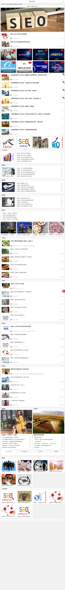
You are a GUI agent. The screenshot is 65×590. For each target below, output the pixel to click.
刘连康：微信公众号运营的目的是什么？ (25, 204)
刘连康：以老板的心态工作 (32, 6)
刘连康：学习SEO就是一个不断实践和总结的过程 (12, 516)
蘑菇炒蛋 (32, 245)
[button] (31, 30)
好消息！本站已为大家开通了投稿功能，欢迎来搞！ (12, 4)
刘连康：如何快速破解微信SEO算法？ (24, 161)
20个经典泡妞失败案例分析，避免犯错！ (10, 437)
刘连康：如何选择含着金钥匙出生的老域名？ (26, 159)
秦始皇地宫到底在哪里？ (39, 434)
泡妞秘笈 (3, 408)
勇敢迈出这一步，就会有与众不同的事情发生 (11, 445)
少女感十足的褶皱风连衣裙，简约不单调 (19, 377)
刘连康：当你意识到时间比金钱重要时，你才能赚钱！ (44, 471)
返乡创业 (33, 331)
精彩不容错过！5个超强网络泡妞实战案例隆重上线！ (12, 441)
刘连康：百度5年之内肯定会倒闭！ (24, 153)
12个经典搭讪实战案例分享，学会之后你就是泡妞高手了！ (14, 439)
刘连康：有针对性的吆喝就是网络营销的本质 (26, 174)
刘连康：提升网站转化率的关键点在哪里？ (25, 200)
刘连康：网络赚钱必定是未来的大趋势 (10, 485)
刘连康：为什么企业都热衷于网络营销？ (25, 168)
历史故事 (35, 408)
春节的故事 (37, 447)
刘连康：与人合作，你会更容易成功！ (26, 471)
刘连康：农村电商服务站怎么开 (17, 342)
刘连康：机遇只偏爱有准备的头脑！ (10, 217)
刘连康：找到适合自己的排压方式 (17, 299)
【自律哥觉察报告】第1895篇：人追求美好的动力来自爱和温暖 (24, 82)
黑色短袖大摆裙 (40, 373)
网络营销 (3, 165)
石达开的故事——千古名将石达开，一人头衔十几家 (45, 443)
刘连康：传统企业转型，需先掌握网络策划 (25, 187)
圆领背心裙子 (25, 373)
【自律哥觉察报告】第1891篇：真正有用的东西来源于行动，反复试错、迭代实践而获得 (30, 114)
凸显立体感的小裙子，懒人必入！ (17, 385)
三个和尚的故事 (38, 441)
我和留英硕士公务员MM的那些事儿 (9, 447)
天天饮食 (3, 237)
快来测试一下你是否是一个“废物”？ (10, 434)
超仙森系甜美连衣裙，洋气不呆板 (17, 392)
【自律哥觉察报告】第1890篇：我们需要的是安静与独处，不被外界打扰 (26, 121)
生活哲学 (3, 280)
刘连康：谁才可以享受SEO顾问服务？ (19, 34)
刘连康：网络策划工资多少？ (23, 183)
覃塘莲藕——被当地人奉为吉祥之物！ (40, 234)
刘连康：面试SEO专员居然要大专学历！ (25, 157)
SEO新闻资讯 (24, 451)
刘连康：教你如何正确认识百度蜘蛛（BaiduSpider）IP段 (30, 502)
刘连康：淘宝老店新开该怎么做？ (23, 198)
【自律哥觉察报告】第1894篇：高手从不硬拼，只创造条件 (23, 90)
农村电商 (3, 323)
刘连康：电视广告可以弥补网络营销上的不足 (26, 172)
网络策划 (3, 180)
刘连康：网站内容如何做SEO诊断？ (57, 502)
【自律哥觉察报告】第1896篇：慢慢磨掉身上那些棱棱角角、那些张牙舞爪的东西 (28, 75)
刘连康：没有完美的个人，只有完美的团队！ (11, 471)
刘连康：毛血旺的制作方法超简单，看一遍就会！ (21, 256)
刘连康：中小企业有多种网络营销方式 (24, 170)
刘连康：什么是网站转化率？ (23, 202)
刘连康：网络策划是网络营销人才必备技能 (25, 189)
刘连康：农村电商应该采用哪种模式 (18, 334)
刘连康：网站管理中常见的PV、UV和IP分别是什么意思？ (14, 502)
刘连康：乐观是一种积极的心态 (17, 315)
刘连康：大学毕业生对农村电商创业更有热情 (21, 326)
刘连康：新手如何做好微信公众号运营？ (25, 206)
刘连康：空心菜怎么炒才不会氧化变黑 (18, 249)
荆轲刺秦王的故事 (38, 437)
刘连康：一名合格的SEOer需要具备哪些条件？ (43, 502)
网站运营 (3, 195)
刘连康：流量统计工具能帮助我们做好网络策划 (26, 191)
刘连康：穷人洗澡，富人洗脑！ (18, 283)
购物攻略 (3, 366)
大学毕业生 (29, 331)
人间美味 (24, 245)
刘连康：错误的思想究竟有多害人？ (10, 215)
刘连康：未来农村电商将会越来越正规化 (19, 357)
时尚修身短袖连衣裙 (32, 373)
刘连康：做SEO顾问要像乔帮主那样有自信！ (20, 41)
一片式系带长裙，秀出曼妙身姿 (17, 400)
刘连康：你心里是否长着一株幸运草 (18, 307)
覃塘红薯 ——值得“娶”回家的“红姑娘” (57, 234)
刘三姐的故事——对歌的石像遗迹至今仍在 (43, 445)
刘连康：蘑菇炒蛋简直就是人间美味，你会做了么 (22, 241)
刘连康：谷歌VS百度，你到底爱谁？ (24, 155)
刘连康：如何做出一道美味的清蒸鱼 (18, 272)
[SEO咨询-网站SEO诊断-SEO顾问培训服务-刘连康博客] (32, 1)
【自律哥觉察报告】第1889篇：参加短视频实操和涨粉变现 (23, 129)
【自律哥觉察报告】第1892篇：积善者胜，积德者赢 (22, 106)
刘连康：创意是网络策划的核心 (23, 185)
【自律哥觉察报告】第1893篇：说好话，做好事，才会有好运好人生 (25, 98)
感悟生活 (3, 210)
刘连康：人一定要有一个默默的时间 (10, 213)
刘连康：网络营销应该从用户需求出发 (24, 176)
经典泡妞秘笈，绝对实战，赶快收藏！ (10, 443)
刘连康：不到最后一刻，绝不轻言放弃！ (11, 219)
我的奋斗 (3, 457)
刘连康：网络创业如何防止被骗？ (25, 485)
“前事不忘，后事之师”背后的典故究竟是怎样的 (44, 439)
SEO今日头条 (4, 150)
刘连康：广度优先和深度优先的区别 (25, 516)
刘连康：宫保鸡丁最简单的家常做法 (18, 264)
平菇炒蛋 (28, 245)
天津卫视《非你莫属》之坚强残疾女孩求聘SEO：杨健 (24, 234)
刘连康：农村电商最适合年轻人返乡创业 (19, 350)
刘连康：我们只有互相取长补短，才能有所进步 (21, 291)
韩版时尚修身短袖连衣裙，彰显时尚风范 (20, 369)
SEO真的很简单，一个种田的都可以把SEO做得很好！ (8, 234)
